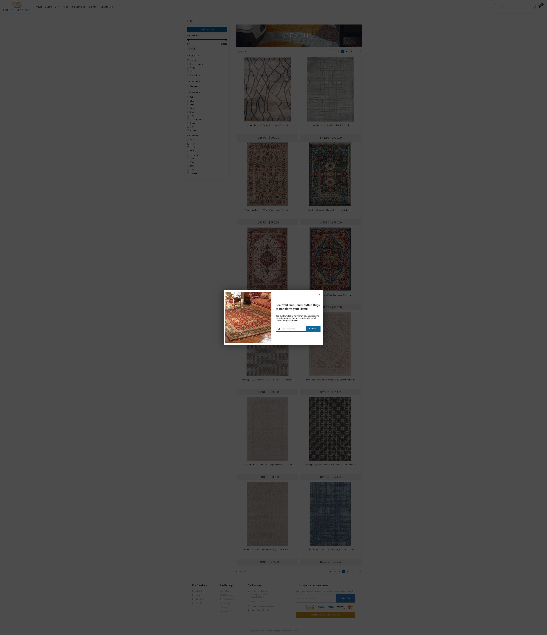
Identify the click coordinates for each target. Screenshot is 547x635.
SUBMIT (313, 328)
